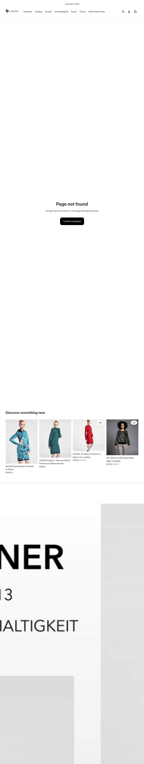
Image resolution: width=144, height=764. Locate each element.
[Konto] (129, 12)
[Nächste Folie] (34, 442)
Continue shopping (72, 221)
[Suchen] (123, 12)
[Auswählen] (33, 459)
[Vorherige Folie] (9, 442)
